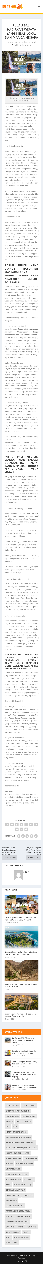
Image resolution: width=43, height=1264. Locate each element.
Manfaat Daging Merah (16, 1174)
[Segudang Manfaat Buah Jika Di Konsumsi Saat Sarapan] (8, 1053)
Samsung (10, 1227)
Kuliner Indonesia (24, 1163)
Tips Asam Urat (13, 1232)
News (24, 1090)
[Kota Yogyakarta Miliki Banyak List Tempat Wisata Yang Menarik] (21, 904)
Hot (8, 1127)
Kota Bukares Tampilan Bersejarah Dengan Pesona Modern (20, 1015)
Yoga (8, 1237)
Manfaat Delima (13, 1179)
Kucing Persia (30, 1158)
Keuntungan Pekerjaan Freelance (21, 1148)
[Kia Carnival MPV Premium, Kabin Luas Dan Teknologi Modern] (8, 1040)
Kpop (27, 1153)
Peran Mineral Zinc (15, 1206)
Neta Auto (29, 1179)
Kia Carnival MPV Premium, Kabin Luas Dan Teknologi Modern (23, 1040)
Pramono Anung (23, 1216)
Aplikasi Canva (12, 1105)
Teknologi (31, 1227)
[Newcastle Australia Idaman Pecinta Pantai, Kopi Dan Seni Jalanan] (21, 937)
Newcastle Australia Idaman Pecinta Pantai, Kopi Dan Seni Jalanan (21, 953)
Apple (24, 1105)
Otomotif (25, 1045)
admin (21, 42)
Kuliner (9, 1163)
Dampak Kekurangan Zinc (17, 1111)
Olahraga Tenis (13, 1195)
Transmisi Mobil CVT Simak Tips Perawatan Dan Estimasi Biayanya (24, 1074)
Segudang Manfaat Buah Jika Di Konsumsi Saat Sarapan (24, 1052)
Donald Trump (29, 1116)
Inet (15, 1127)
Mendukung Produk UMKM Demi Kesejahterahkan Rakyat (24, 1086)
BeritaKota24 (25, 1255)
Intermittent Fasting (16, 1132)
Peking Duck (11, 1200)
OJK (30, 1185)
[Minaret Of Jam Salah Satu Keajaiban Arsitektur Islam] (21, 970)
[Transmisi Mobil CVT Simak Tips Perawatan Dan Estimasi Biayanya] (8, 1074)
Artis (33, 1105)
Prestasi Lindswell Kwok (17, 1221)
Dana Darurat (12, 1116)
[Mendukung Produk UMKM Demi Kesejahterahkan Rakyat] (8, 1087)
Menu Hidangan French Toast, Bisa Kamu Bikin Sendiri (24, 1062)
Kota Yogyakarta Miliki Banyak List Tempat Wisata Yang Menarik (20, 918)
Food (24, 1066)
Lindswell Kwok (13, 1169)
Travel (14, 45)
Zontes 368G (11, 1242)
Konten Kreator (13, 1153)
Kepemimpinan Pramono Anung (20, 1142)
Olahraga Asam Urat (15, 1190)
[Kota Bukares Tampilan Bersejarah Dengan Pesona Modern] (21, 1001)
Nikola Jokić (19, 1185)
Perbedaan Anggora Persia (18, 1211)
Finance (9, 1121)
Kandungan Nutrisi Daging (18, 1137)
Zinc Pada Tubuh (21, 1237)
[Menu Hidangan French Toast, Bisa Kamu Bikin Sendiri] (8, 1063)
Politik (9, 1216)
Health (24, 1056)
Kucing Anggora (13, 1158)
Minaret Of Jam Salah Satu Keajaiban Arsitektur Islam (21, 985)
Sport (20, 1227)
